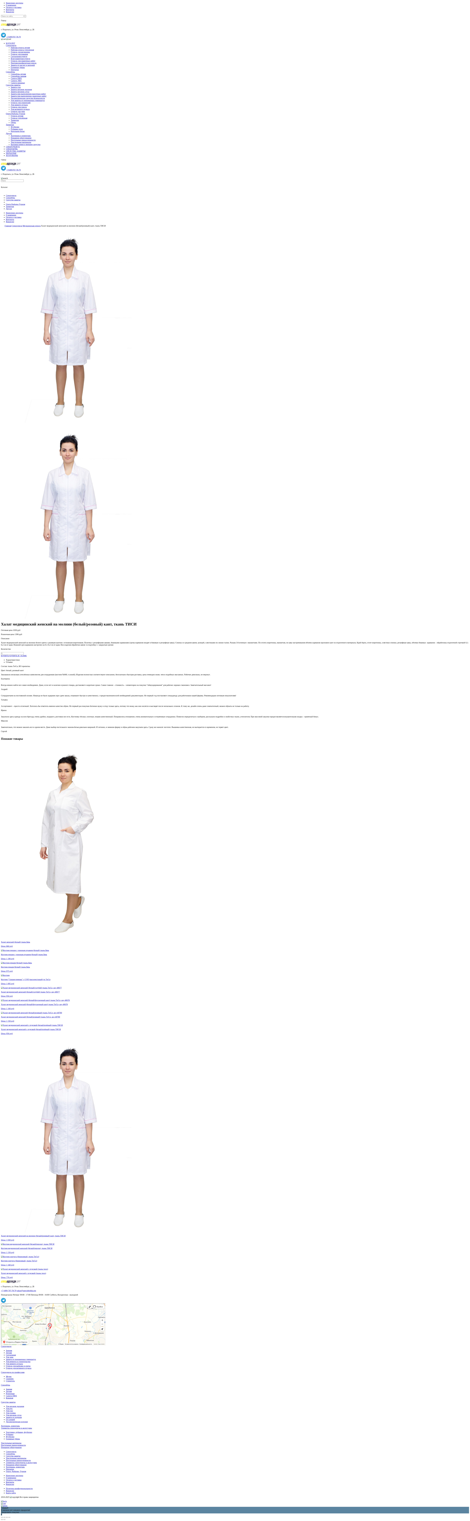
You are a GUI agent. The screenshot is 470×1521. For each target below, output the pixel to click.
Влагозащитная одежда (20, 59)
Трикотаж (15, 120)
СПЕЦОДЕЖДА (13, 147)
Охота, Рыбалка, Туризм (16, 1471)
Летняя (9, 1353)
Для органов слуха (13, 1415)
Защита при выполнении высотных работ (28, 94)
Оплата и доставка (13, 7)
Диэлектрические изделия (17, 1422)
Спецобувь (10, 72)
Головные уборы (18, 67)
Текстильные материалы (21, 142)
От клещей (10, 1420)
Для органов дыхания (15, 1406)
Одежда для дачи (18, 111)
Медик (9, 1376)
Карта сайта (11, 1493)
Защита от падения (14, 1417)
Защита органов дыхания (21, 89)
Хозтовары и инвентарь (21, 136)
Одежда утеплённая (19, 118)
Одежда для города (19, 107)
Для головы (11, 1413)
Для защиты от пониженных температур (28, 100)
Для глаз (9, 1411)
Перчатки (15, 70)
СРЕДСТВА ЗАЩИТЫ (15, 151)
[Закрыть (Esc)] (2, 1517)
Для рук (9, 1408)
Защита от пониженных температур (21, 1359)
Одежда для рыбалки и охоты (18, 1366)
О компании (11, 5)
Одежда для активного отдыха (18, 1368)
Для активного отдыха (20, 109)
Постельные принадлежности (23, 140)
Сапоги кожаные (18, 83)
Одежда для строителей (20, 103)
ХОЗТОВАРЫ (12, 155)
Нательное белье (18, 131)
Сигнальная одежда (19, 56)
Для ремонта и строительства (18, 1362)
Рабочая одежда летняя (20, 48)
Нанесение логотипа (14, 3)
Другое (9, 133)
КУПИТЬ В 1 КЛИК (18, 656)
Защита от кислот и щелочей (23, 65)
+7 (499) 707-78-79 (8, 1291)
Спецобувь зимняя (18, 76)
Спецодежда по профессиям (12, 1372)
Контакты (10, 10)
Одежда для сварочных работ (23, 61)
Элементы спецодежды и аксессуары (16, 1428)
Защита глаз (16, 87)
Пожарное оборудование (21, 138)
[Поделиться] (4, 1517)
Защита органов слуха (20, 92)
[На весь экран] (7, 1517)
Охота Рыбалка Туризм (15, 114)
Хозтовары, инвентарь (10, 1426)
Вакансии (10, 12)
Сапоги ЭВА (16, 81)
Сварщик (10, 1379)
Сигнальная (11, 1355)
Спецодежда (11, 45)
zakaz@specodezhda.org (26, 1291)
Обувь (13, 122)
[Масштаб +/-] (9, 1517)
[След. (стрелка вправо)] (4, 1519)
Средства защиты (13, 85)
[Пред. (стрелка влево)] (2, 1519)
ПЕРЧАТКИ (11, 153)
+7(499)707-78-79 (13, 37)
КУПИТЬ (5, 656)
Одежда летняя (17, 116)
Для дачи (9, 1357)
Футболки (15, 127)
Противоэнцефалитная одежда (23, 63)
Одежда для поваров (19, 54)
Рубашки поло (17, 129)
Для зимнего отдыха (19, 105)
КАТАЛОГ (10, 43)
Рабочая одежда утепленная (22, 50)
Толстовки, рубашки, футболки (19, 1432)
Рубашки (9, 1434)
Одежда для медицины (20, 52)
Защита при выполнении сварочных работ (28, 96)
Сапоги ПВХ (16, 78)
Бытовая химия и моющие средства (25, 144)
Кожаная (9, 1398)
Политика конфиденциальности (19, 1488)
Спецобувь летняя (18, 74)
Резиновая (10, 1394)
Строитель (10, 1381)
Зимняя (9, 1351)
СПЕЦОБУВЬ (12, 149)
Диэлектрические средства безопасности (28, 98)
